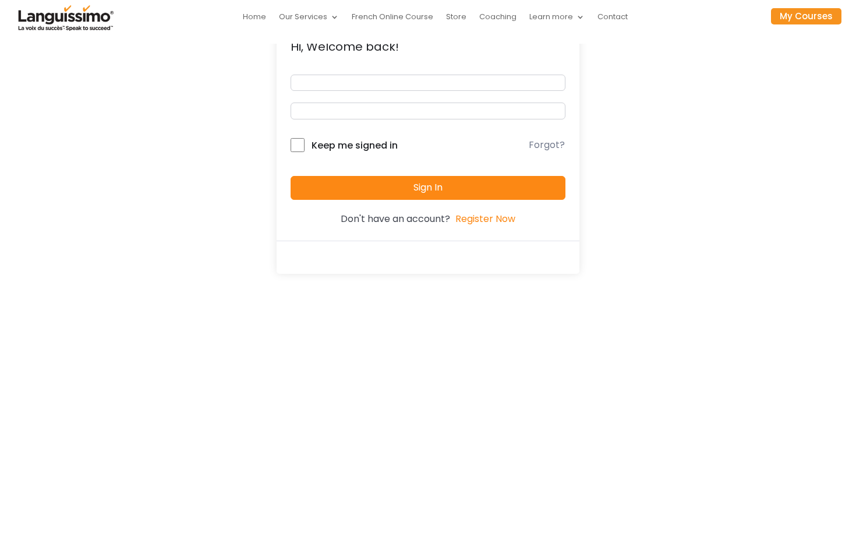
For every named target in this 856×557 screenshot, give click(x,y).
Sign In (428, 187)
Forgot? (547, 144)
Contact (612, 17)
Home (254, 17)
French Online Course (392, 17)
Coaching (498, 17)
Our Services (303, 17)
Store (456, 17)
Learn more (551, 17)
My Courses (806, 16)
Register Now (485, 218)
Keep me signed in (355, 145)
